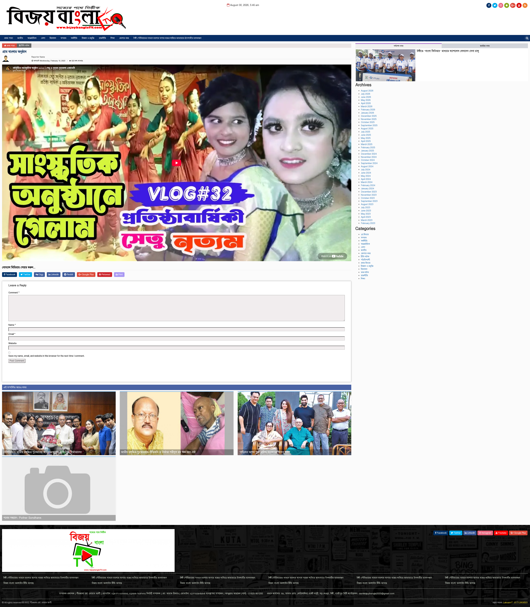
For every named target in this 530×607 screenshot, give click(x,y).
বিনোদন (53, 38)
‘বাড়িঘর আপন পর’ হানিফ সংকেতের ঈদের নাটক (264, 452)
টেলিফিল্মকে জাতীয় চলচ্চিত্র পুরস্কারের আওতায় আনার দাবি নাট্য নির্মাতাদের (42, 452)
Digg (40, 274)
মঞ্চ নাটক (365, 272)
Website (12, 343)
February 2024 (368, 185)
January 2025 (367, 150)
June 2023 (366, 210)
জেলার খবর (124, 38)
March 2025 (366, 144)
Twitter (26, 274)
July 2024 (365, 169)
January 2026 (367, 113)
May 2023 (366, 214)
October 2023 (368, 198)
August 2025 (367, 128)
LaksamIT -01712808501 (515, 602)
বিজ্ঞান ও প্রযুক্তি (88, 38)
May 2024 (366, 176)
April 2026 (366, 103)
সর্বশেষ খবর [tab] (398, 46)
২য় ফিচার (365, 234)
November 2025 (369, 119)
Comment (13, 292)
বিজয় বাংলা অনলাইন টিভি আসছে (18, 583)
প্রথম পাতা (8, 38)
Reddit (69, 274)
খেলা (43, 38)
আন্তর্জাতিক (31, 38)
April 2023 (366, 217)
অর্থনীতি (74, 38)
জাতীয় (20, 38)
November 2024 (369, 157)
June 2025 (366, 135)
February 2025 (368, 147)
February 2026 (368, 109)
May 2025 (366, 138)
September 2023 (369, 201)
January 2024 (367, 188)
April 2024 (366, 179)
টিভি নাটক (25, 45)
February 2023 (368, 223)
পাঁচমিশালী (365, 259)
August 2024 (367, 166)
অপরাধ (63, 38)
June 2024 (366, 172)
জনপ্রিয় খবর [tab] (485, 46)
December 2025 (369, 116)
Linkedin (54, 274)
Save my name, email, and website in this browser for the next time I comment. (46, 356)
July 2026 (365, 94)
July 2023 (365, 207)
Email (11, 334)
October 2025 (368, 122)
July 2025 (365, 131)
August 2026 (367, 90)
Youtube (502, 533)
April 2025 (366, 141)
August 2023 (367, 204)
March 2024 (366, 182)
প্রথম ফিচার (365, 263)
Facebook (10, 274)
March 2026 (366, 106)
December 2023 (369, 191)
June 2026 (366, 97)
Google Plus (87, 274)
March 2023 (366, 220)
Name (12, 325)
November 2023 (369, 195)
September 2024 (369, 163)
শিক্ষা (113, 38)
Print (120, 274)
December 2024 (369, 154)
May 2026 (366, 100)
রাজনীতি (102, 38)
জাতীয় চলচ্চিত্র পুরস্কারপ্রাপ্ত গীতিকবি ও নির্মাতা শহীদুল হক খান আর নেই (158, 452)
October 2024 (368, 160)
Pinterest (105, 274)
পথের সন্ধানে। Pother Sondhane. (22, 518)
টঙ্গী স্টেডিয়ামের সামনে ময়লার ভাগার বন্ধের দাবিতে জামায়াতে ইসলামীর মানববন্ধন (167, 38)
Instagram (486, 533)
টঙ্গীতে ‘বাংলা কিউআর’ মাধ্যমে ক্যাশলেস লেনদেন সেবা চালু (448, 51)
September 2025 (369, 125)
